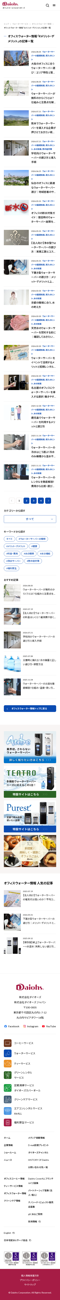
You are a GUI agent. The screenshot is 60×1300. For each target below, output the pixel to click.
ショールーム (10, 1152)
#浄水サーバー (13, 561)
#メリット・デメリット (15, 546)
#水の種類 (29, 553)
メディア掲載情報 (36, 1137)
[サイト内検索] (47, 5)
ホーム (7, 1137)
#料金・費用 (12, 553)
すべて (9, 538)
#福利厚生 (11, 568)
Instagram (32, 1026)
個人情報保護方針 (30, 1275)
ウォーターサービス (20, 24)
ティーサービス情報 (13, 1186)
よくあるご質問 (35, 1214)
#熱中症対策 (33, 561)
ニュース (8, 1160)
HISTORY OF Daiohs (38, 1160)
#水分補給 (45, 553)
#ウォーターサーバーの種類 (32, 538)
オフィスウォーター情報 (41, 24)
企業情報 (8, 1145)
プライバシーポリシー (30, 1280)
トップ (6, 24)
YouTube (51, 1026)
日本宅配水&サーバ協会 (16, 1240)
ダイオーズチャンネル (38, 1152)
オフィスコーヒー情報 (14, 1178)
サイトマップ (30, 1284)
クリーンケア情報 (12, 1200)
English (7, 1232)
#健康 (34, 546)
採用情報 (32, 1221)
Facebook (13, 1026)
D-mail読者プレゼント (38, 1145)
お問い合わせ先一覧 (38, 1167)
